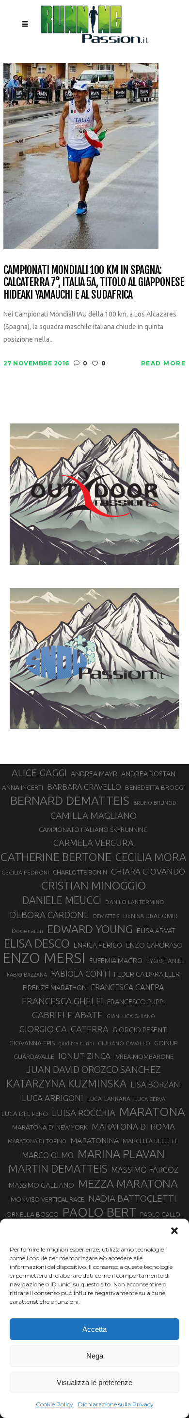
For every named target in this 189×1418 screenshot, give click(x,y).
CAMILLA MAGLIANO (93, 815)
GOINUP (165, 1043)
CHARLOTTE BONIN (80, 872)
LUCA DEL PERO (24, 1113)
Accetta (94, 1329)
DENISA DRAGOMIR (150, 915)
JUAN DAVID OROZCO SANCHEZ (93, 1069)
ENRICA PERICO (98, 945)
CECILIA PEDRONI (25, 872)
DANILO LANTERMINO (134, 902)
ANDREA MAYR (94, 774)
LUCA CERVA (149, 1099)
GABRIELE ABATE (67, 1015)
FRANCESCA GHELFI (62, 1001)
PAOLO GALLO (160, 1214)
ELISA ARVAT (156, 930)
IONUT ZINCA (84, 1055)
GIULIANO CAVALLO (124, 1043)
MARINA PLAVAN (121, 1153)
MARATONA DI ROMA (133, 1126)
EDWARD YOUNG (90, 928)
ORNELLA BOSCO (32, 1214)
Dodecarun (27, 930)
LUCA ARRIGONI (52, 1097)
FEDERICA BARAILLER (147, 974)
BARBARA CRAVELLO (84, 787)
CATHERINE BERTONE (55, 856)
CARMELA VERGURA (93, 842)
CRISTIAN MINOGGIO (93, 885)
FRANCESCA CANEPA (127, 987)
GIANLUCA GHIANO (131, 1016)
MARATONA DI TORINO (37, 1141)
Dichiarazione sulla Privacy (116, 1404)
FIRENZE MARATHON (55, 988)
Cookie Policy (54, 1404)
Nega (94, 1356)
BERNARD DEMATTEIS (69, 800)
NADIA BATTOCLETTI (132, 1198)
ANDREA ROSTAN (148, 773)
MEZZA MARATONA (128, 1183)
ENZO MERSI (43, 958)
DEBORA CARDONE (49, 914)
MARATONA (152, 1111)
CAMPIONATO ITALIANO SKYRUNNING (93, 829)
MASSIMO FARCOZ (145, 1169)
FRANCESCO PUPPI (136, 1001)
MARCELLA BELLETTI (151, 1140)
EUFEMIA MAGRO (115, 960)
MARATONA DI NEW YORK (50, 1127)
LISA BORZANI (155, 1084)
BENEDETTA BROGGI (155, 787)
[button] (174, 1231)
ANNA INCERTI (22, 787)
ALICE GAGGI (39, 772)
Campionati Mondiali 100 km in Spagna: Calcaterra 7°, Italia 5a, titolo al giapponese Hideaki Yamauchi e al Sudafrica (94, 282)
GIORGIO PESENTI (140, 1030)
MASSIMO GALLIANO (41, 1185)
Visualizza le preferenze (94, 1382)
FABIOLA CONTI (80, 973)
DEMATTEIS (106, 916)
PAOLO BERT (99, 1212)
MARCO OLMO (48, 1155)
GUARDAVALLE (34, 1056)
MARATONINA (94, 1140)
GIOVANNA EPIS (32, 1043)
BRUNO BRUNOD (154, 803)
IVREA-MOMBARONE (143, 1056)
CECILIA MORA (150, 857)
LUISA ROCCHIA (83, 1112)
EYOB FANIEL (165, 961)
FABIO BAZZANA (27, 975)
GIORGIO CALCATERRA (64, 1029)
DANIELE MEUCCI (61, 900)
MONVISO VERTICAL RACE (47, 1199)
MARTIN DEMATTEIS (57, 1168)
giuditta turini (76, 1043)
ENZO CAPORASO (154, 945)
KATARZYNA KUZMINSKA (66, 1083)
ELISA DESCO (37, 943)
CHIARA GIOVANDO (148, 871)
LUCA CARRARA (108, 1098)
